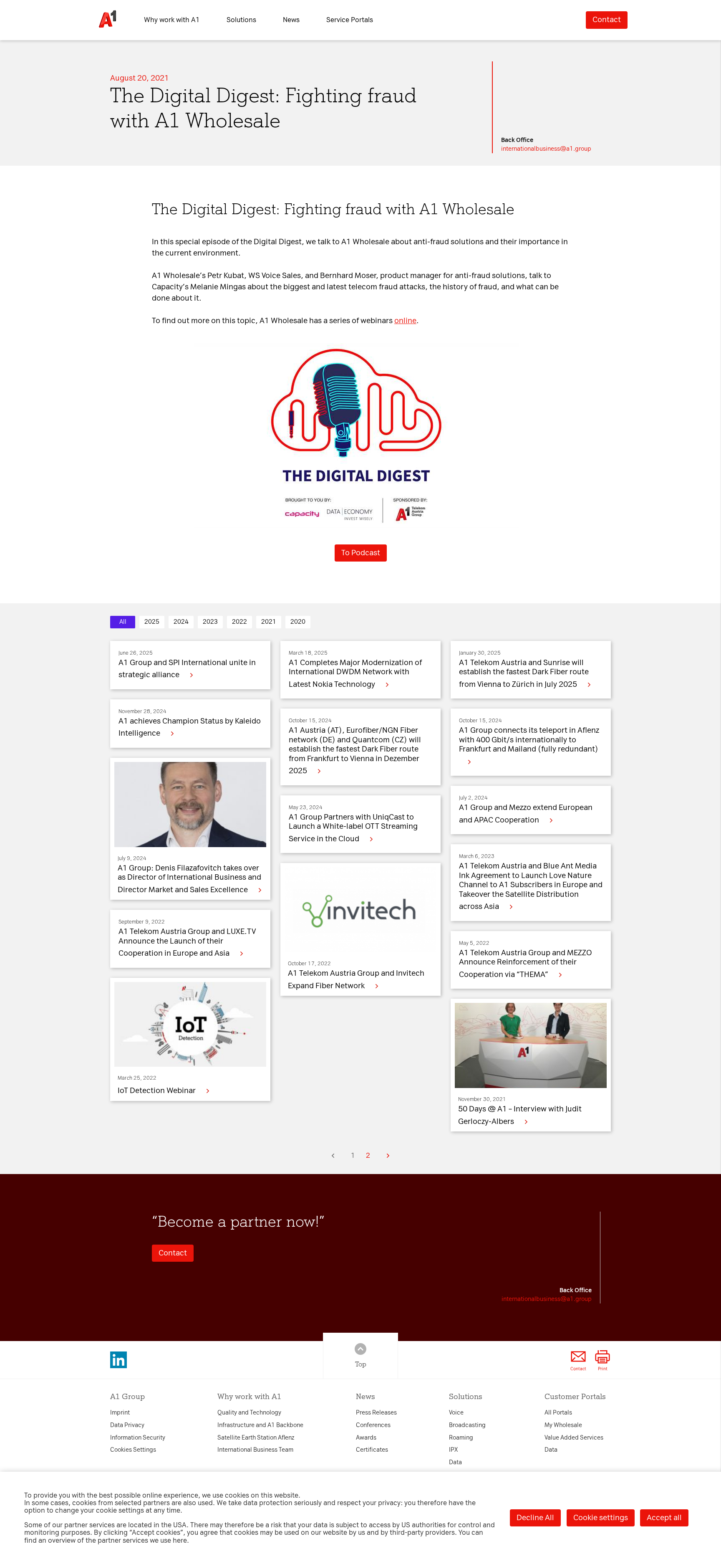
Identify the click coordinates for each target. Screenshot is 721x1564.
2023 (210, 621)
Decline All (535, 1517)
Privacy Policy (219, 683)
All (122, 621)
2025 (151, 621)
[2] (388, 1156)
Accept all (664, 1517)
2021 (268, 621)
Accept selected (431, 907)
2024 (181, 621)
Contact (606, 19)
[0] (333, 1156)
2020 (297, 621)
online (405, 320)
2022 (239, 621)
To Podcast (360, 552)
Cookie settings (600, 1517)
